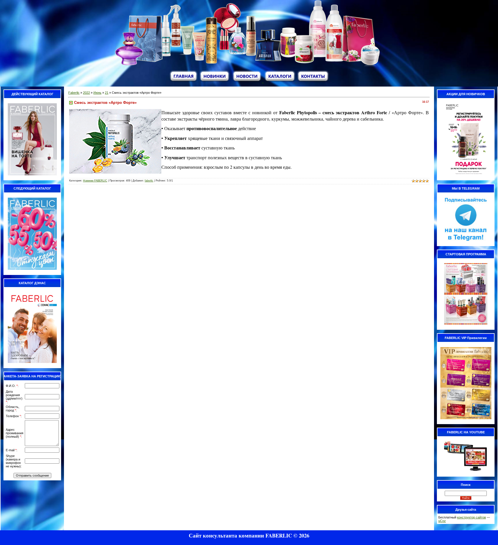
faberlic (149, 180)
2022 (86, 92)
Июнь (97, 92)
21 (106, 92)
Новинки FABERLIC (95, 180)
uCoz (442, 520)
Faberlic (74, 92)
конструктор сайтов (471, 517)
